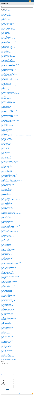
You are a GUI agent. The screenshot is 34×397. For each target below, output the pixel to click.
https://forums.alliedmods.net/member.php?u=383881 (7, 48)
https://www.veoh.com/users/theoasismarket (6, 321)
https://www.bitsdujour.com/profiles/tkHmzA (6, 24)
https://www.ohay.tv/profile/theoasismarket (6, 203)
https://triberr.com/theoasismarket (5, 144)
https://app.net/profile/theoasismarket (6, 342)
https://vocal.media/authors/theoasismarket (6, 299)
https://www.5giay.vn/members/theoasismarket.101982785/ (8, 69)
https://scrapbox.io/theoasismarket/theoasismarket (7, 275)
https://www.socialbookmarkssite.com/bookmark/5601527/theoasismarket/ (10, 25)
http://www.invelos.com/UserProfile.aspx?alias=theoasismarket (9, 181)
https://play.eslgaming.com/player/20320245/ (6, 207)
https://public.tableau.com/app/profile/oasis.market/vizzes (8, 56)
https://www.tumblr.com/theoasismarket (6, 14)
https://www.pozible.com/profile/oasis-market (6, 94)
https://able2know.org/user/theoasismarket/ (6, 129)
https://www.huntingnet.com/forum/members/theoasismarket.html (9, 231)
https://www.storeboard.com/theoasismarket (6, 290)
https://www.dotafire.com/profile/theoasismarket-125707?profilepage (9, 174)
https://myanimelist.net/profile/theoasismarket (7, 57)
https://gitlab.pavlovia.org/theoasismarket (6, 244)
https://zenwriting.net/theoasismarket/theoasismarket (8, 175)
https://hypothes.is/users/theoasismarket (6, 106)
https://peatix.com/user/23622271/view (6, 294)
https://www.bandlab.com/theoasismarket (6, 355)
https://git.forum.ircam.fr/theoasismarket (6, 308)
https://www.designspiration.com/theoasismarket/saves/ (8, 300)
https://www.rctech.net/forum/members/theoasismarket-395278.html (9, 226)
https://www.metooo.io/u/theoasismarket (6, 143)
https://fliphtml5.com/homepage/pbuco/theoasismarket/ (8, 249)
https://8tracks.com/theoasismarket (5, 97)
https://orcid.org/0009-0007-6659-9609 (5, 222)
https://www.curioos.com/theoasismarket (6, 304)
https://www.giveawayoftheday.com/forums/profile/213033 (8, 176)
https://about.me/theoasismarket (5, 241)
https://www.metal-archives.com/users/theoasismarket (8, 58)
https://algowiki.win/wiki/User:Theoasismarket (6, 36)
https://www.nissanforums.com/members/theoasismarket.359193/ (9, 358)
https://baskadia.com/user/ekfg (5, 239)
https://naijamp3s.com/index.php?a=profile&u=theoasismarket (9, 285)
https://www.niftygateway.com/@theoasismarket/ (7, 329)
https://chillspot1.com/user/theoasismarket (6, 297)
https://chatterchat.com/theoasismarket (6, 34)
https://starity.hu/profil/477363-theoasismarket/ (7, 60)
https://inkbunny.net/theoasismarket (5, 133)
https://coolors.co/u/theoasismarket (5, 152)
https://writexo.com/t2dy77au (4, 153)
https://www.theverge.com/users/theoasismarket (7, 336)
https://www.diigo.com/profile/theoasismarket (6, 258)
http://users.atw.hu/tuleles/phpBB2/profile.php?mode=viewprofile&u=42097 (10, 225)
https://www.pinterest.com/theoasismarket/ (6, 13)
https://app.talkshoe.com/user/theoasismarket (7, 118)
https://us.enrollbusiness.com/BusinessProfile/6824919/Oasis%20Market (10, 312)
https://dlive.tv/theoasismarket (5, 292)
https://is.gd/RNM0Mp (3, 332)
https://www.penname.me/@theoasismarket (6, 193)
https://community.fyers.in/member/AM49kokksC (7, 168)
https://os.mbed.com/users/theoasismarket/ (6, 105)
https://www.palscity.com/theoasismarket (6, 245)
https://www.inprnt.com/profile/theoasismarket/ (7, 237)
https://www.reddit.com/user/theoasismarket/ (6, 49)
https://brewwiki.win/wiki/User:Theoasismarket (7, 31)
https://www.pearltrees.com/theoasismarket (6, 75)
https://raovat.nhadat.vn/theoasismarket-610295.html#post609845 (9, 66)
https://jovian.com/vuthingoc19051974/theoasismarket (8, 349)
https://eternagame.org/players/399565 (6, 185)
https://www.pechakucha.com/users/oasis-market (7, 209)
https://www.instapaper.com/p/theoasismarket (7, 17)
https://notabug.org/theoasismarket (5, 197)
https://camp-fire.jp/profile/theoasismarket (6, 328)
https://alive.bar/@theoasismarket (5, 43)
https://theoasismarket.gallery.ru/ (5, 124)
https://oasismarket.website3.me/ (5, 32)
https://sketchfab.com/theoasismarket (6, 55)
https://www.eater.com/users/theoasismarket (6, 121)
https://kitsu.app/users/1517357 (5, 148)
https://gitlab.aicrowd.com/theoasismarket (6, 72)
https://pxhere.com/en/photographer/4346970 (6, 89)
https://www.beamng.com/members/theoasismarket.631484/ (8, 92)
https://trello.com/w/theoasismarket (5, 333)
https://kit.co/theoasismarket (4, 157)
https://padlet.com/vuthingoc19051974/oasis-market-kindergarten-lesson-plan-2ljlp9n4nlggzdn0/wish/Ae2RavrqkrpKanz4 (16, 77)
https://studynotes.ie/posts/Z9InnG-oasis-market (7, 123)
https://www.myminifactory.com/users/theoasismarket (8, 102)
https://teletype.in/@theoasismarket (5, 230)
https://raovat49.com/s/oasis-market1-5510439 (7, 313)
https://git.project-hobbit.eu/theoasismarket (6, 189)
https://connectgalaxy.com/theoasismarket (6, 345)
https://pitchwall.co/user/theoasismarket (6, 210)
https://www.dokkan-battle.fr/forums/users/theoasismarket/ (8, 188)
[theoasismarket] (1, 374)
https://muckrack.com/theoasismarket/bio (6, 323)
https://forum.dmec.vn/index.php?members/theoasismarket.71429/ (9, 161)
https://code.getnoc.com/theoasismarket (6, 269)
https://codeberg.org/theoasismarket (5, 322)
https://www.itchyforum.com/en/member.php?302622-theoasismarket (9, 191)
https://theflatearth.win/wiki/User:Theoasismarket (7, 28)
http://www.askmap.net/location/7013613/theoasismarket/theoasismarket (10, 270)
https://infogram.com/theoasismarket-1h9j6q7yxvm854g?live (8, 301)
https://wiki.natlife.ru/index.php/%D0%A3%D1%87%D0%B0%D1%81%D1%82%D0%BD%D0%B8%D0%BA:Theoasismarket (16, 135)
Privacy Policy (7, 395)
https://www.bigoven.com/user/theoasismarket (7, 26)
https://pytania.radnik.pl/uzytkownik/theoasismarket (7, 309)
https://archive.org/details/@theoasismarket (6, 317)
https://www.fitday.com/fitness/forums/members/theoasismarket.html (10, 223)
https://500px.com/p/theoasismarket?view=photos (7, 18)
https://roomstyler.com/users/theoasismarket (6, 140)
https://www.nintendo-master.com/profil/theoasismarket (8, 142)
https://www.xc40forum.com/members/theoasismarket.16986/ (8, 145)
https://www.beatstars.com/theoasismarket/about (7, 264)
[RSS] (32, 393)
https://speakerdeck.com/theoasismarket (6, 268)
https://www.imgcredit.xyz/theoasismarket (6, 108)
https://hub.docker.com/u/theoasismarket (6, 247)
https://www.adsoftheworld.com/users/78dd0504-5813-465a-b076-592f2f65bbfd (11, 229)
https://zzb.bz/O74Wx (3, 96)
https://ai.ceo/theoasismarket (4, 183)
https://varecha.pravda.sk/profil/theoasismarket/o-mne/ (8, 218)
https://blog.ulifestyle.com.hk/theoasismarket (6, 166)
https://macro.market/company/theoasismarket (7, 86)
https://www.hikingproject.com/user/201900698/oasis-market (8, 318)
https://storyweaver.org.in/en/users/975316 (6, 170)
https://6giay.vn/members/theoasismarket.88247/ (7, 63)
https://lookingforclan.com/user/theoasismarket (7, 46)
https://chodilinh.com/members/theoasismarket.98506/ (8, 61)
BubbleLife (4, 1)
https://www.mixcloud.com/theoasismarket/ (6, 82)
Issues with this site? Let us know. (4, 363)
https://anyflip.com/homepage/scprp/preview (6, 254)
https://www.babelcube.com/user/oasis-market (7, 327)
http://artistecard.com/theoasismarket (5, 42)
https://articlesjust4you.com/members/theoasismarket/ (8, 295)
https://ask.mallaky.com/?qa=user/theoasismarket (7, 184)
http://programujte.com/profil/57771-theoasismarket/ (7, 326)
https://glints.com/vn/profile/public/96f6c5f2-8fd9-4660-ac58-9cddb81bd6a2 (10, 232)
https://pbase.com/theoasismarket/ (5, 202)
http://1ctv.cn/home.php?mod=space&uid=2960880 (7, 271)
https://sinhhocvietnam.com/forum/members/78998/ (7, 71)
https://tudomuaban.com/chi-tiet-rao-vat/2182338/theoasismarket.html (10, 276)
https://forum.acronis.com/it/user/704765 (6, 39)
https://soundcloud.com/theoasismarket (6, 319)
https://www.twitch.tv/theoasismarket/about (6, 291)
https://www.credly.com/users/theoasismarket (7, 339)
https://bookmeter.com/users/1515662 (5, 147)
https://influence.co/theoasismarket (5, 107)
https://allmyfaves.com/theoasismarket (6, 238)
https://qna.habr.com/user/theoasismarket (6, 252)
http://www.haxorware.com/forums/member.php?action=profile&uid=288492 (10, 64)
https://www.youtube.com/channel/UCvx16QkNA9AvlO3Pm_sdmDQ (9, 12)
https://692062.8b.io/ (3, 40)
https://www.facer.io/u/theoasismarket (6, 138)
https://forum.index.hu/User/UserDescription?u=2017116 (8, 70)
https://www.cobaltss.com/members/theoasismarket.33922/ (8, 320)
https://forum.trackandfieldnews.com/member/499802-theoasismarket (10, 177)
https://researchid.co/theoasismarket (5, 316)
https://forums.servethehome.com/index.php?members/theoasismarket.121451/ (11, 262)
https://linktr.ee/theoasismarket (5, 51)
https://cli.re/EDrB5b (3, 337)
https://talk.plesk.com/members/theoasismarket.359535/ (8, 160)
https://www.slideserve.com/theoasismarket (6, 112)
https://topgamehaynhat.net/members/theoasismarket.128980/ (9, 62)
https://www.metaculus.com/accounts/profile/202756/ (7, 125)
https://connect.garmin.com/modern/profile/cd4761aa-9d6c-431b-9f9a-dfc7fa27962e (11, 180)
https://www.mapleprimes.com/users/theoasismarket (7, 305)
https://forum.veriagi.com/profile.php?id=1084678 (7, 289)
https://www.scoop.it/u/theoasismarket (6, 52)
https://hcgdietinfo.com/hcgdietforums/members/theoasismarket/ (9, 131)
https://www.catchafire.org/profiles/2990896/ (6, 114)
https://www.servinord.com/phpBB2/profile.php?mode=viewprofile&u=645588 (10, 199)
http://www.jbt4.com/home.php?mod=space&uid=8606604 (8, 261)
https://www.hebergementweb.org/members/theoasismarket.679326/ (9, 263)
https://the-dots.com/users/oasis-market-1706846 (7, 340)
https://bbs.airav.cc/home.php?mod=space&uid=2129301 (8, 273)
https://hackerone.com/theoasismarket (6, 282)
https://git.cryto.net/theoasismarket (5, 352)
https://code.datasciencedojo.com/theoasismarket (7, 155)
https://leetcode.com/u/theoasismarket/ (6, 87)
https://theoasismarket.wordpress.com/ (6, 20)
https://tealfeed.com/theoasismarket (5, 331)
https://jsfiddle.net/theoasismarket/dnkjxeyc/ (6, 171)
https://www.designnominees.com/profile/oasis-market (8, 353)
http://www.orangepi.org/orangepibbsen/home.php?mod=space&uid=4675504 (11, 213)
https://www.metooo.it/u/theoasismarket (6, 346)
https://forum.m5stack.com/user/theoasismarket (7, 310)
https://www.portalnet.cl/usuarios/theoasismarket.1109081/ (8, 162)
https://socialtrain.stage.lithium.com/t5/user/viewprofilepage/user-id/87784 (10, 192)
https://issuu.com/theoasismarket (5, 54)
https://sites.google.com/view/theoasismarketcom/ (7, 16)
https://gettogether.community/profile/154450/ (6, 165)
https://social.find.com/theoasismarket (6, 179)
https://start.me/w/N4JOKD (4, 343)
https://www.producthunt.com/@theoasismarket (7, 248)
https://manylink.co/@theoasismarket (5, 172)
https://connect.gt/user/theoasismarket (6, 158)
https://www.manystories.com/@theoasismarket (7, 293)
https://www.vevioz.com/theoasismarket (6, 286)
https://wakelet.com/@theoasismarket (5, 19)
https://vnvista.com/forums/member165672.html (7, 128)
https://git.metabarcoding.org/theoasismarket (6, 216)
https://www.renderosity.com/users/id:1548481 (7, 111)
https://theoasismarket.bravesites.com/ (6, 315)
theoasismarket (4, 3)
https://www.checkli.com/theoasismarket (6, 195)
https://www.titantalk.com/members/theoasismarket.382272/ (8, 359)
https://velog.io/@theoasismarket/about (6, 130)
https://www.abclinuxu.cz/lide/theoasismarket (6, 324)
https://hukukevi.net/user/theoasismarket (6, 235)
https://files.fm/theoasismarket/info (5, 95)
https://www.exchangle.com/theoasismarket (6, 134)
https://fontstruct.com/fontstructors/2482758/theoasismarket (8, 211)
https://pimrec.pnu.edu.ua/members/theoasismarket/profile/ (8, 41)
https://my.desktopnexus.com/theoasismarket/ (7, 354)
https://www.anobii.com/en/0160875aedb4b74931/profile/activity (9, 109)
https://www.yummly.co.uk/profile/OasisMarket (7, 139)
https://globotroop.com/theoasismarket (6, 190)
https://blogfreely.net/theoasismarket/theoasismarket (8, 29)
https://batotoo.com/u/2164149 (5, 167)
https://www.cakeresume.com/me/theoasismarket (7, 314)
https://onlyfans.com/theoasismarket (5, 306)
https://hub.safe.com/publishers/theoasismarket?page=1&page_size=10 (10, 257)
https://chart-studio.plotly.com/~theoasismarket (7, 206)
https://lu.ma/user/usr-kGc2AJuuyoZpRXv (6, 151)
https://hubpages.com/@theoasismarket (6, 250)
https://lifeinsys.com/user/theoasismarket (6, 217)
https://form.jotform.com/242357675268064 (6, 35)
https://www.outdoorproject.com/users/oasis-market (7, 236)
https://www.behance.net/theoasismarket (6, 15)
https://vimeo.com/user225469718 (5, 163)
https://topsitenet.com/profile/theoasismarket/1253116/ (8, 284)
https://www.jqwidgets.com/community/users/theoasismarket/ (9, 22)
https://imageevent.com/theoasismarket (6, 119)
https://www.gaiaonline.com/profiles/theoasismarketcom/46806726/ (9, 115)
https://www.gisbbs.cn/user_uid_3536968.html (6, 234)
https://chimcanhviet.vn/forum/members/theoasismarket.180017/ (9, 68)
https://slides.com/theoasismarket (5, 240)
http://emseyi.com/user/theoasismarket (6, 45)
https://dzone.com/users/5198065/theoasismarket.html (8, 47)
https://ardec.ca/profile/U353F (4, 338)
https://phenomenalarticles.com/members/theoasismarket (8, 283)
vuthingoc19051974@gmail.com (18, 393)
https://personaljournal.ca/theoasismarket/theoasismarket (8, 267)
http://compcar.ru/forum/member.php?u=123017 (7, 243)
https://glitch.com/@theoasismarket (5, 137)
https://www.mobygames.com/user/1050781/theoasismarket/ (8, 347)
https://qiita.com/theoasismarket (5, 253)
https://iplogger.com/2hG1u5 (4, 88)
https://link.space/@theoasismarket (5, 280)
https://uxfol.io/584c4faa (4, 351)
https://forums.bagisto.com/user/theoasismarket (7, 350)
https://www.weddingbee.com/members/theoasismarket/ (8, 122)
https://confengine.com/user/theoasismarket (6, 59)
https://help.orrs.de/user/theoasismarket (6, 194)
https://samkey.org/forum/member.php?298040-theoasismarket (9, 281)
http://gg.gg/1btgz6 (3, 277)
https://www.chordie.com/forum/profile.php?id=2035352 (8, 212)
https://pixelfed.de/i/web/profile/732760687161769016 (7, 23)
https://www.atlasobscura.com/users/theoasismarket (7, 303)
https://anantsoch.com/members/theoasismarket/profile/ (8, 164)
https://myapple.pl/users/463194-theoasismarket (7, 214)
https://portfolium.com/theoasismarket (6, 224)
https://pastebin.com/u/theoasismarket (6, 341)
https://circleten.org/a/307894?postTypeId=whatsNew (7, 200)
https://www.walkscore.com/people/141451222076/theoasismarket (9, 201)
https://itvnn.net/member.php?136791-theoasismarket (7, 146)
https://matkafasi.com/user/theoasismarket (6, 132)
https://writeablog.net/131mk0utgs (5, 260)
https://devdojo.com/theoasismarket (5, 335)
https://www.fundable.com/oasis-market (6, 101)
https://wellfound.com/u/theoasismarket (6, 37)
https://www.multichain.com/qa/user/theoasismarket (7, 126)
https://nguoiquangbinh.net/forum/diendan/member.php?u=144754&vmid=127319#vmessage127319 (13, 220)
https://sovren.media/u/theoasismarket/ (6, 84)
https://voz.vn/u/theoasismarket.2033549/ (6, 91)
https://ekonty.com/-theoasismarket (5, 33)
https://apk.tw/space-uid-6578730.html (5, 204)
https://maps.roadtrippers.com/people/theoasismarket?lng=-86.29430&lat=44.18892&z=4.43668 (13, 85)
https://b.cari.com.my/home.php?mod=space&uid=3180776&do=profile (9, 344)
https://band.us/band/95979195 (5, 259)
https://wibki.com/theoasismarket (5, 178)
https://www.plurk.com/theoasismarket (6, 255)
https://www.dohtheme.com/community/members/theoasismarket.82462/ (10, 93)
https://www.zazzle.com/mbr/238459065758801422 (7, 116)
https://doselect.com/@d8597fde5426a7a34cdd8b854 (7, 227)
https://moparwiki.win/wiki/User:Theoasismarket (7, 27)
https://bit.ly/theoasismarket (4, 330)
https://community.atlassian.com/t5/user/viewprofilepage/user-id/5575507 (10, 141)
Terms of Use (10, 395)
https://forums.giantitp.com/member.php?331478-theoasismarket (9, 110)
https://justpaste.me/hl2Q (4, 266)
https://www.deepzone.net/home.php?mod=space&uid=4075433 (9, 74)
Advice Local (2, 395)
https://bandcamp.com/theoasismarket (6, 187)
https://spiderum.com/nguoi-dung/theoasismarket (7, 208)
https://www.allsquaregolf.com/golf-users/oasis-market (8, 38)
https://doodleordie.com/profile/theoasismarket (7, 78)
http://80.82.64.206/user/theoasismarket (6, 154)
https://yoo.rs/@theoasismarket (5, 186)
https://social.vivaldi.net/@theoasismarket (6, 117)
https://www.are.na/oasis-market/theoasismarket (7, 221)
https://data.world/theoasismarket (5, 100)
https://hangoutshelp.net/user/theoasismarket (7, 298)
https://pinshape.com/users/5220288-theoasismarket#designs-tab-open (10, 120)
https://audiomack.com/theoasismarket (6, 83)
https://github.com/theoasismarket (5, 296)
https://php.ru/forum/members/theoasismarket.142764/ (8, 356)
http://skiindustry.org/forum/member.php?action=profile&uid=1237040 (9, 246)
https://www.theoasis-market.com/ (7, 10)
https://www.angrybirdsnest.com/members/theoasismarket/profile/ (9, 287)
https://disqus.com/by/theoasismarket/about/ (6, 149)
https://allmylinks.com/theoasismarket (5, 98)
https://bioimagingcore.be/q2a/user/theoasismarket (7, 215)
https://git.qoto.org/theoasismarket (5, 198)
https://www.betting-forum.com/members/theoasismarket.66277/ (9, 65)
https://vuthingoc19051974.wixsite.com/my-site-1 (7, 278)
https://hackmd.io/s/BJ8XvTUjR (4, 169)
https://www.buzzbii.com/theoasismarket (6, 156)
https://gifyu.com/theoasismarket (5, 103)
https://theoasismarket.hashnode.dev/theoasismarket (8, 73)
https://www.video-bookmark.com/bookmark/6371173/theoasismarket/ (10, 79)
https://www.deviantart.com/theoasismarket (6, 50)
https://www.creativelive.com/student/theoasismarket (7, 80)
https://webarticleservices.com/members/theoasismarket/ (8, 307)
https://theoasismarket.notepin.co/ (5, 272)
